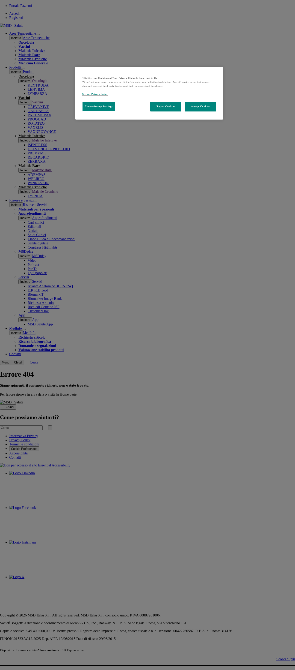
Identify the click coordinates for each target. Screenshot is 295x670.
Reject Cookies (165, 106)
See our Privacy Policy (95, 94)
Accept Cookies (200, 106)
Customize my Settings (99, 106)
